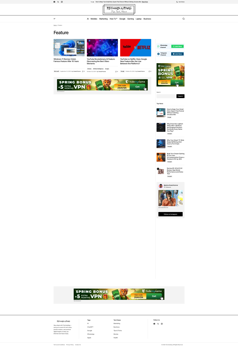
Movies (116, 334)
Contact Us (78, 344)
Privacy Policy (70, 344)
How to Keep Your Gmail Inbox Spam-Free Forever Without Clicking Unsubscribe (118, 2)
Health (116, 338)
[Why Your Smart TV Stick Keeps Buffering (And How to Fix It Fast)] (161, 143)
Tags (88, 320)
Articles (89, 68)
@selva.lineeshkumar (171, 185)
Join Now (178, 46)
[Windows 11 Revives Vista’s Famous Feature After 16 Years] (69, 47)
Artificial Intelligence (98, 68)
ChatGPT (90, 327)
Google (92, 2)
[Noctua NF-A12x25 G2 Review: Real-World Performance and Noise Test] (161, 171)
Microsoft (56, 71)
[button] (180, 2)
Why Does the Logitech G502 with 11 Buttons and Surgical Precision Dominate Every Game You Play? (175, 127)
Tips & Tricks (118, 330)
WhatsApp (90, 334)
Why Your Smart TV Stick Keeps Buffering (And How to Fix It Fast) (175, 142)
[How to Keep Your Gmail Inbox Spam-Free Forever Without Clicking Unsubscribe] (161, 112)
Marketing (117, 323)
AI (88, 323)
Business (117, 327)
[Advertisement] (171, 251)
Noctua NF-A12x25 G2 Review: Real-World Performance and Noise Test (175, 171)
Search (159, 92)
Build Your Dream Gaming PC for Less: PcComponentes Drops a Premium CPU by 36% (176, 156)
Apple (89, 338)
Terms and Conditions (59, 344)
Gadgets (169, 133)
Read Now (145, 2)
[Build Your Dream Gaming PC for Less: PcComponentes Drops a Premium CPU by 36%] (161, 157)
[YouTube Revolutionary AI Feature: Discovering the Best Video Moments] (102, 47)
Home (55, 25)
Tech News (117, 320)
